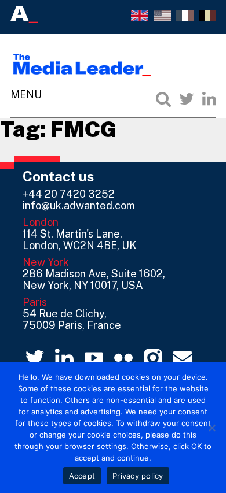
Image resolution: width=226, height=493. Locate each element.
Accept (82, 475)
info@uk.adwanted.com (79, 205)
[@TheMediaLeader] (186, 99)
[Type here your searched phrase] (163, 99)
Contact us (58, 176)
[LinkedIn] (209, 99)
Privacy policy (137, 475)
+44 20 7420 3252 (69, 194)
